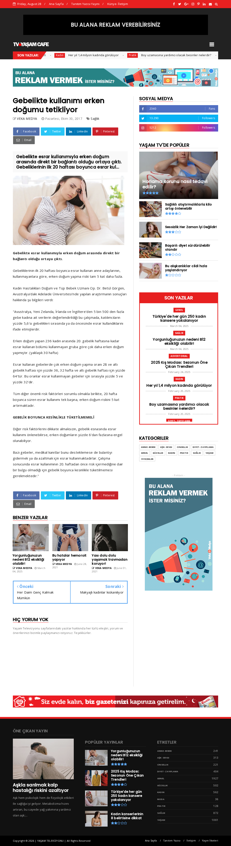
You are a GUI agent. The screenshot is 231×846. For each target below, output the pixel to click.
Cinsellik (182, 447)
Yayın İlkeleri (210, 840)
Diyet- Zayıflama (215, 55)
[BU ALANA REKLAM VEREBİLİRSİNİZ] (115, 34)
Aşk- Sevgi (166, 447)
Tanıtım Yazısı (171, 840)
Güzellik (158, 452)
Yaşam (209, 452)
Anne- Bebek (148, 447)
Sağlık (95, 118)
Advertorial (179, 356)
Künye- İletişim (117, 4)
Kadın (43, 55)
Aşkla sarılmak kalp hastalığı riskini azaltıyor (41, 787)
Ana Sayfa (56, 4)
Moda (160, 799)
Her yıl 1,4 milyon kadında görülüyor (77, 55)
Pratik (116, 55)
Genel (179, 310)
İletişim (191, 840)
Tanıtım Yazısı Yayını (85, 4)
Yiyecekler (147, 459)
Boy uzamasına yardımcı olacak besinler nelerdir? (160, 55)
